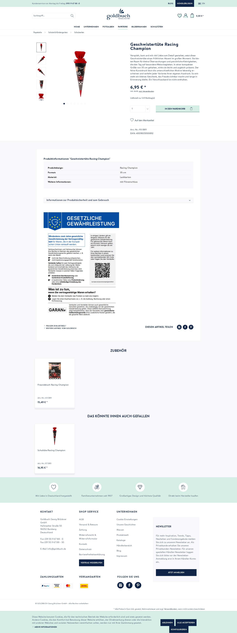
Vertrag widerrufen (91, 563)
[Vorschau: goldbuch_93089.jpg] (41, 47)
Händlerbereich (124, 546)
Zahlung (83, 530)
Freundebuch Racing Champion (53, 385)
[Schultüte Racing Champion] (55, 436)
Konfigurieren (179, 630)
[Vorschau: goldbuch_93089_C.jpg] (41, 84)
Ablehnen (167, 623)
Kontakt (83, 544)
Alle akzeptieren (186, 623)
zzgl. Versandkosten (146, 91)
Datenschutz (85, 549)
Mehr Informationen (46, 627)
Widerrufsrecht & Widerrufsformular (88, 537)
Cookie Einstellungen (127, 519)
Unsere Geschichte (126, 525)
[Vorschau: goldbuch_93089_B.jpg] (41, 72)
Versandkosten (170, 609)
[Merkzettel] (180, 16)
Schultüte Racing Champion (51, 450)
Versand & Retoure (88, 525)
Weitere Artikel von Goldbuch (61, 328)
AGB (81, 519)
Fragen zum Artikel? (56, 326)
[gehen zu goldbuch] (120, 585)
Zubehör (118, 351)
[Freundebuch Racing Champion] (55, 370)
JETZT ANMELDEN (176, 573)
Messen (120, 530)
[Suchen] (72, 16)
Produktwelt (123, 535)
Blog (170, 4)
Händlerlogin (184, 4)
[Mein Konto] (186, 16)
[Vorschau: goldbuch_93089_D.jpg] (41, 97)
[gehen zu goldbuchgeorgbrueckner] (138, 585)
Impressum (122, 556)
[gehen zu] (64, 103)
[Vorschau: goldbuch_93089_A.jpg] (41, 60)
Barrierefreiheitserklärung (92, 555)
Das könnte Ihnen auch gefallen (118, 416)
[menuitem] (53, 16)
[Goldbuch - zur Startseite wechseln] (118, 14)
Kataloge (121, 540)
